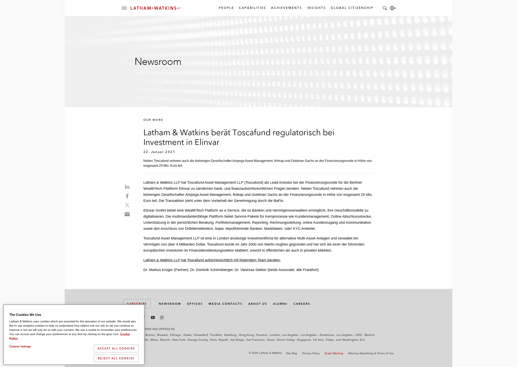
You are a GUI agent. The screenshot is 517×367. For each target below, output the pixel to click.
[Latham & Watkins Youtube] (153, 317)
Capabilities (252, 8)
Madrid (369, 335)
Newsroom (170, 304)
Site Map (291, 353)
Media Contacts (225, 304)
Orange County (197, 340)
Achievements (286, 8)
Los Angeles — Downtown (317, 335)
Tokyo (330, 340)
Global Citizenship (352, 8)
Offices (195, 304)
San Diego (237, 340)
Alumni (280, 304)
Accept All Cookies (116, 348)
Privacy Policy (311, 353)
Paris (213, 340)
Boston (150, 335)
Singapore (304, 340)
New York (178, 340)
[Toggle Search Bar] (385, 8)
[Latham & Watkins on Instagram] (162, 317)
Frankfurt (216, 335)
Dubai (187, 335)
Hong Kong (246, 335)
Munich (165, 340)
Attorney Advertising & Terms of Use (371, 353)
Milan (154, 340)
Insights (316, 8)
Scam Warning (334, 353)
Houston (261, 335)
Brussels (162, 335)
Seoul (270, 340)
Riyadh (223, 340)
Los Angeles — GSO (349, 335)
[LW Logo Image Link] (155, 8)
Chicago (175, 335)
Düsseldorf (201, 335)
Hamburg (230, 335)
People (226, 8)
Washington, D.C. (354, 340)
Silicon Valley (285, 340)
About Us (257, 304)
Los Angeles (290, 335)
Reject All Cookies (116, 358)
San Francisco (255, 340)
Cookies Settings (20, 346)
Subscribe (137, 304)
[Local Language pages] (393, 8)
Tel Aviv (318, 340)
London (275, 335)
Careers (301, 304)
